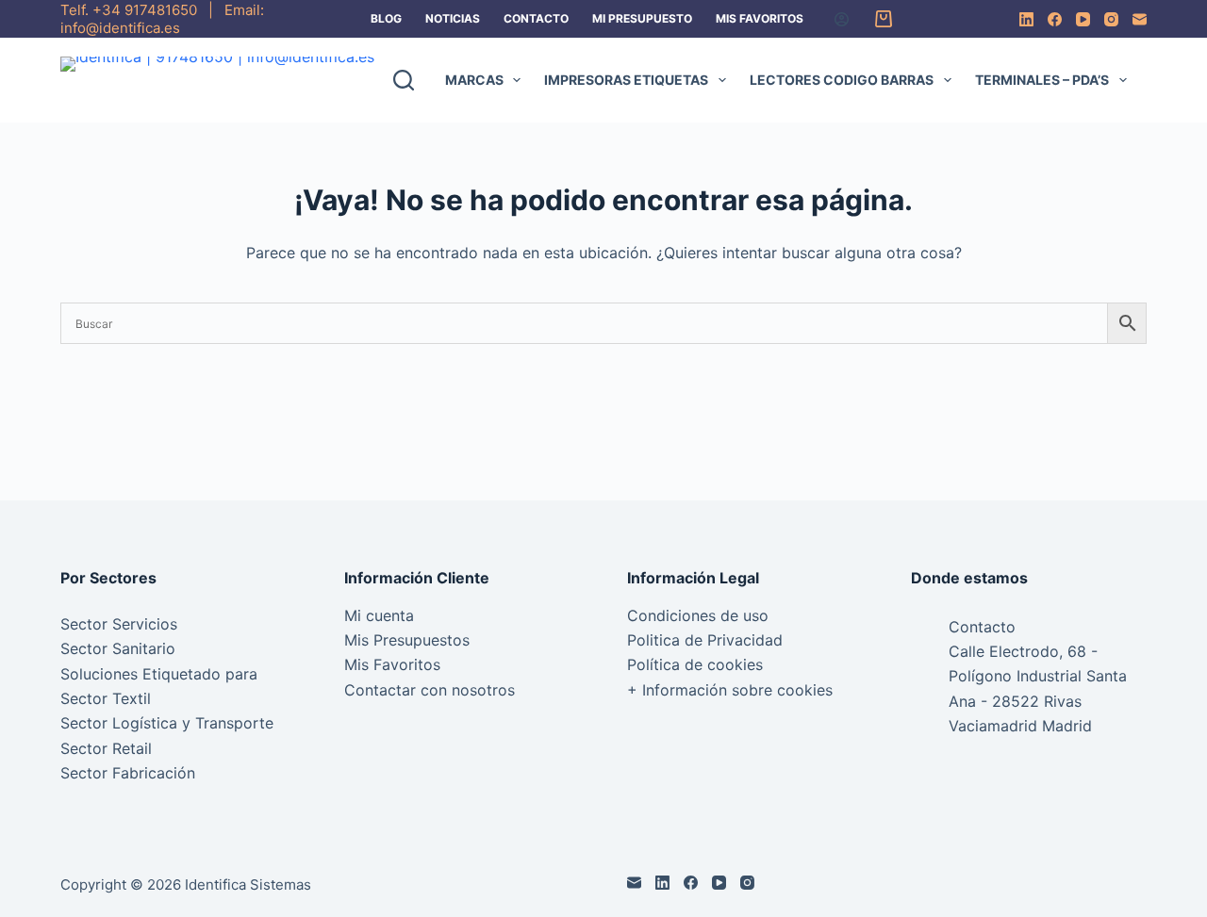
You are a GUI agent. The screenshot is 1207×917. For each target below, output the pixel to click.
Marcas (474, 80)
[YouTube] (1083, 19)
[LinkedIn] (1026, 19)
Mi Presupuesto (642, 18)
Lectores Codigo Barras (842, 80)
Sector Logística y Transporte (166, 722)
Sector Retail (106, 748)
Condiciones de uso (698, 615)
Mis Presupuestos (407, 639)
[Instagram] (1111, 19)
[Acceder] (842, 19)
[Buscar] (403, 80)
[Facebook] (1055, 19)
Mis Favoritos (759, 18)
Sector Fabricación (127, 772)
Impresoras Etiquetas (626, 80)
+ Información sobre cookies (730, 689)
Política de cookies (695, 664)
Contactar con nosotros (429, 689)
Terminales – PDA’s (1042, 80)
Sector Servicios (118, 623)
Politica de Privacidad (705, 639)
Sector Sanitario (117, 648)
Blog (386, 18)
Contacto (536, 18)
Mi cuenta (379, 615)
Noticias (452, 18)
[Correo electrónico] (1140, 19)
